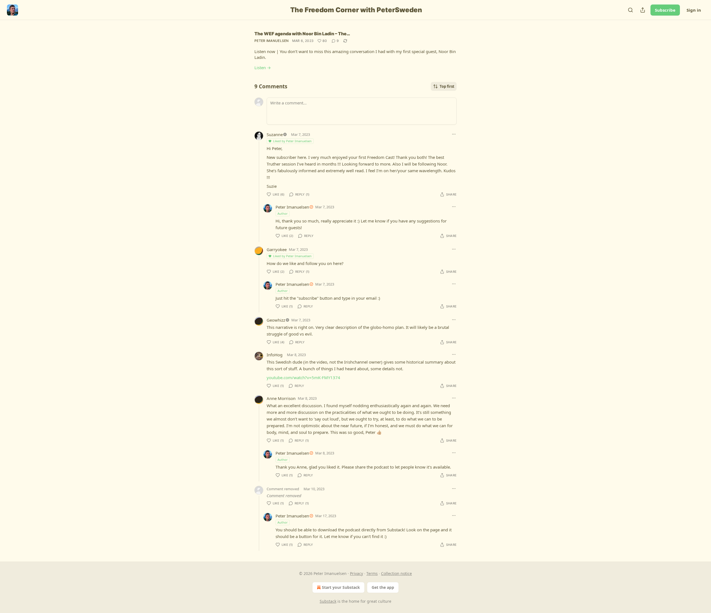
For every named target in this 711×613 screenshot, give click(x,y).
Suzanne (275, 134)
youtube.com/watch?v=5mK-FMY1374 (303, 377)
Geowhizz (276, 320)
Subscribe (665, 10)
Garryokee (277, 249)
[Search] (630, 10)
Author (282, 213)
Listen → (262, 67)
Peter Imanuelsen (271, 41)
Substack (328, 601)
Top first (447, 86)
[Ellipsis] (453, 134)
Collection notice (396, 573)
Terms (372, 573)
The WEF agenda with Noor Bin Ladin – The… (302, 33)
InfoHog (274, 354)
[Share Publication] (642, 10)
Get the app (383, 587)
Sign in (694, 10)
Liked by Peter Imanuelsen (292, 141)
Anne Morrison (281, 398)
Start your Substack (341, 587)
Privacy (356, 573)
